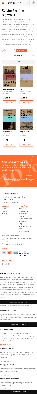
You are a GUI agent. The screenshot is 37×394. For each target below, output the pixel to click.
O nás (20, 209)
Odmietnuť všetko (6, 305)
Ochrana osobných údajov (26, 181)
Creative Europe (23, 231)
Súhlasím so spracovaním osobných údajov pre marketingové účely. (19, 180)
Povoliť (9, 345)
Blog (20, 224)
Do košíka (9, 102)
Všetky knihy (8, 50)
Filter (18, 62)
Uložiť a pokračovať (18, 392)
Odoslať (29, 175)
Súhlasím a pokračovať (18, 302)
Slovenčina (21, 50)
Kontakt (21, 216)
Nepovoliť (3, 345)
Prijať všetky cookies (18, 324)
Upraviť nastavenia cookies (20, 305)
